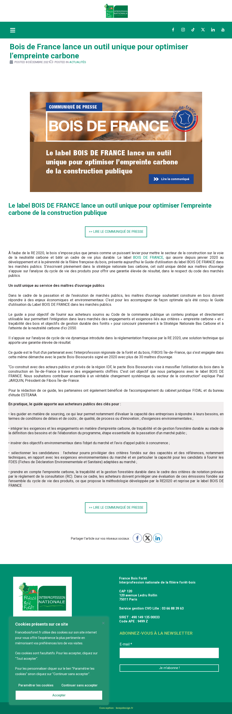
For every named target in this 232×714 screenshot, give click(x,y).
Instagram (183, 29)
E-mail (126, 644)
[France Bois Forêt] (116, 10)
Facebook (173, 29)
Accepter (59, 695)
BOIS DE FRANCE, (148, 257)
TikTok (193, 29)
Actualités (77, 62)
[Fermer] (103, 623)
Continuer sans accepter (79, 685)
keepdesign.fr (124, 708)
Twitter (203, 29)
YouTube (223, 29)
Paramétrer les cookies (35, 685)
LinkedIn (213, 29)
